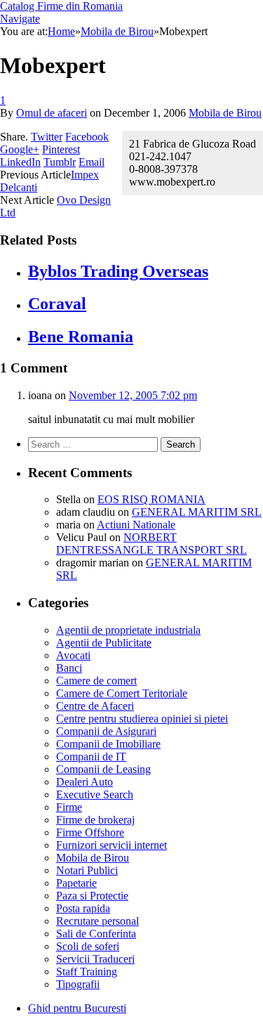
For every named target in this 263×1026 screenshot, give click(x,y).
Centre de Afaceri (95, 706)
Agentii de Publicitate (103, 643)
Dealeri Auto (84, 782)
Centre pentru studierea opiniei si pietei (142, 719)
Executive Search (94, 794)
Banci (69, 668)
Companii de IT (91, 756)
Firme (69, 807)
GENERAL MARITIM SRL (197, 512)
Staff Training (86, 972)
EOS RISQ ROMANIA (151, 499)
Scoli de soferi (87, 946)
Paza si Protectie (92, 896)
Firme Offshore (90, 832)
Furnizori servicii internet (111, 845)
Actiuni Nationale (136, 525)
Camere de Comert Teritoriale (121, 693)
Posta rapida (83, 908)
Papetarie (76, 883)
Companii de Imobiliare (108, 744)
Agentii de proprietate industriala (128, 630)
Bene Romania (80, 336)
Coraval (57, 303)
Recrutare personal (97, 921)
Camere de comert (96, 681)
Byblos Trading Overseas (118, 271)
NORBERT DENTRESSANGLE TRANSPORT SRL (151, 543)
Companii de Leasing (103, 769)
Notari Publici (87, 870)
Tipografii (78, 984)
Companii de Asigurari (106, 731)
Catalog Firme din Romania (61, 6)
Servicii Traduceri (95, 959)
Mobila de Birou (225, 113)
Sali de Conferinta (96, 934)
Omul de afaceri (51, 113)
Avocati (73, 655)
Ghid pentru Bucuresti (77, 1008)
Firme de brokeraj (95, 820)
